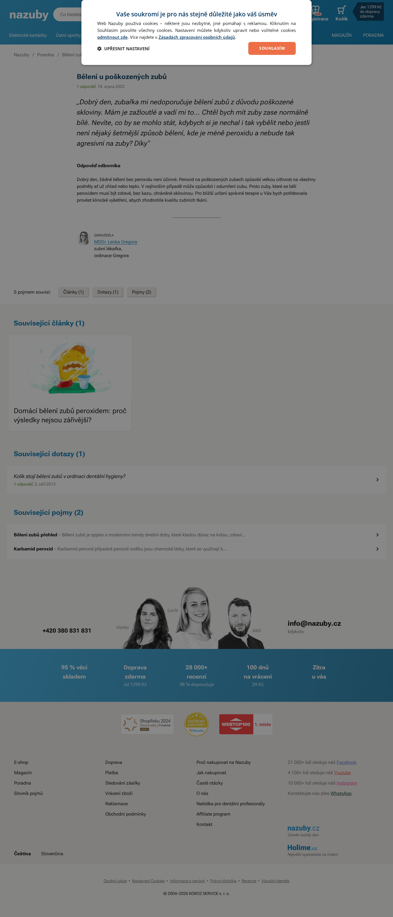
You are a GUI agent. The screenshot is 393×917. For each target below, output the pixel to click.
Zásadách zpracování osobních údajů (197, 37)
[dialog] (196, 32)
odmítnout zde (112, 37)
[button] (123, 48)
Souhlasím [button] (272, 48)
